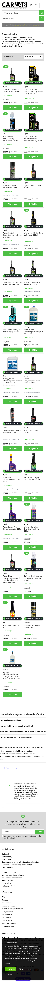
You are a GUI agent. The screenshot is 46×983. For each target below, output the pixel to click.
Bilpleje (7, 768)
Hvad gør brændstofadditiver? (11, 720)
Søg (3, 897)
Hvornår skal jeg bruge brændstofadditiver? (16, 726)
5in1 (4, 134)
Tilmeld (39, 832)
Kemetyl (26, 327)
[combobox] (23, 12)
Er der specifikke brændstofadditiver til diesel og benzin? (21, 732)
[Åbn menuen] (41, 5)
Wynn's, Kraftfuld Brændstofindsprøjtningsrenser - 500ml (12, 235)
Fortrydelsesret (7, 912)
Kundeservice (7, 903)
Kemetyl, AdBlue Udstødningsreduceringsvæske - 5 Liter (33, 332)
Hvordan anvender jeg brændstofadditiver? (16, 737)
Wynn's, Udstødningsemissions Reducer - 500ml (32, 381)
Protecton (27, 622)
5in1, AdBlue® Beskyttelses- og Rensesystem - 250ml (10, 139)
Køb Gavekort (7, 921)
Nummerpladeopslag (9, 906)
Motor (2, 768)
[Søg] (41, 13)
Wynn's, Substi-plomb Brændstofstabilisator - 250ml (32, 529)
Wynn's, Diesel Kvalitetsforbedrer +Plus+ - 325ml (12, 480)
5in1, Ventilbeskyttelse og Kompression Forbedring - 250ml (33, 578)
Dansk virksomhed (9, 924)
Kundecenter (6, 918)
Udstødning (14, 768)
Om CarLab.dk (7, 915)
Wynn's (5, 87)
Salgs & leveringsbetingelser (12, 909)
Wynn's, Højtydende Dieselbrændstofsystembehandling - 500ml (33, 91)
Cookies (5, 900)
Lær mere (10, 975)
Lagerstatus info (8, 927)
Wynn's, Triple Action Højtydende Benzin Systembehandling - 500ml (33, 139)
